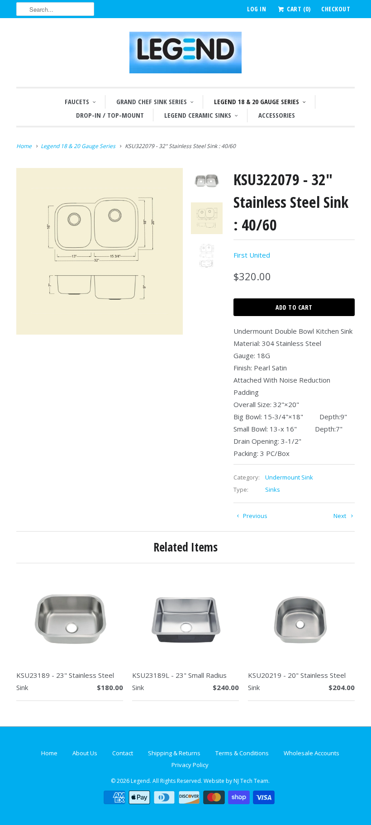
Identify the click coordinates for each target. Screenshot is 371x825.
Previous (254, 516)
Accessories (276, 115)
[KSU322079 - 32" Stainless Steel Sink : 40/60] (99, 251)
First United (251, 254)
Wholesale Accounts (311, 753)
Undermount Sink (289, 477)
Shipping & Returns (174, 753)
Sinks (272, 489)
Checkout (335, 9)
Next (340, 516)
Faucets (77, 101)
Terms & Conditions (242, 753)
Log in (256, 9)
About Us (84, 753)
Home (49, 753)
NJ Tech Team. (251, 781)
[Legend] (185, 55)
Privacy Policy (190, 765)
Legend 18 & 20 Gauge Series (256, 101)
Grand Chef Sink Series (151, 101)
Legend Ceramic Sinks (197, 115)
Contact (122, 753)
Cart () (297, 9)
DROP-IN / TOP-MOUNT (110, 115)
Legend (140, 781)
